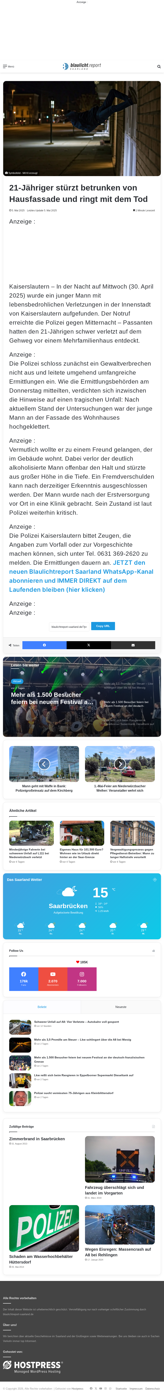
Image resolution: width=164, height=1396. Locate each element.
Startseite (121, 1388)
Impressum (136, 1388)
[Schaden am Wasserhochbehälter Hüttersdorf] (44, 1228)
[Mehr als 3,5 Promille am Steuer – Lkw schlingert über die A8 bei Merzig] (20, 1045)
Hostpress (77, 1388)
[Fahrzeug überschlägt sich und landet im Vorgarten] (120, 1159)
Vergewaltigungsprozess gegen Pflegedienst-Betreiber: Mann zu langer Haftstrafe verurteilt (132, 853)
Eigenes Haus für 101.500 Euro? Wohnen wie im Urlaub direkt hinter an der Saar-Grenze (81, 853)
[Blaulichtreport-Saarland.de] (82, 66)
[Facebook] (44, 645)
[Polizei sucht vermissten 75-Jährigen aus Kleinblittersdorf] (20, 1098)
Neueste (120, 1007)
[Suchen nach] (159, 67)
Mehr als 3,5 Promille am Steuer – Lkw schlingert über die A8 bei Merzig (82, 1039)
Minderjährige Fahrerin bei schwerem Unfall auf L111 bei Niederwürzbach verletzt (29, 853)
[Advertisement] (82, 32)
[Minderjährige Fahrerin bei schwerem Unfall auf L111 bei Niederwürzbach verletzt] (31, 833)
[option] (82, 697)
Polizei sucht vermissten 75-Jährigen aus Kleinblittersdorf (73, 1093)
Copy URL (103, 626)
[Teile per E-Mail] (133, 645)
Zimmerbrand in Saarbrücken (37, 1139)
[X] (89, 645)
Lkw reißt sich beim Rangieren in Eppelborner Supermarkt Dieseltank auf (49, 698)
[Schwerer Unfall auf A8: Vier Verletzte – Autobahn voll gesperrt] (20, 1027)
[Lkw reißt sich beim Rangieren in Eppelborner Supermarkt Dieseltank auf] (20, 1080)
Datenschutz (152, 1388)
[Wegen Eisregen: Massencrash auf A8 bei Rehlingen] (120, 1225)
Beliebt (42, 1007)
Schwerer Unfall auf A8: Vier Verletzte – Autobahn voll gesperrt (76, 1021)
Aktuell (17, 681)
